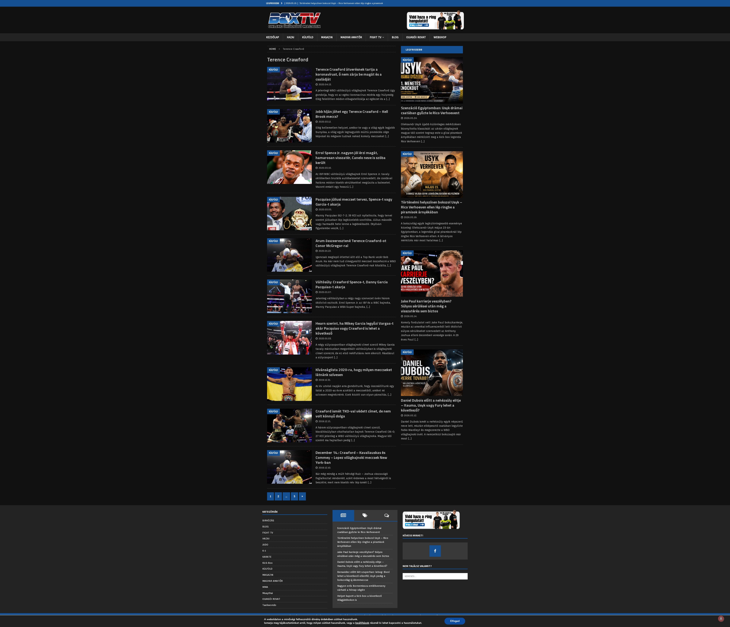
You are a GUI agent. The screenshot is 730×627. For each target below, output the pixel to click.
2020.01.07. (325, 292)
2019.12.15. (325, 421)
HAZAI (290, 37)
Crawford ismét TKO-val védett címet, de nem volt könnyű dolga (353, 413)
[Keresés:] (435, 576)
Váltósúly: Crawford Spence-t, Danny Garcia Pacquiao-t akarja (352, 284)
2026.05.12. (410, 415)
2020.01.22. (325, 250)
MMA (265, 587)
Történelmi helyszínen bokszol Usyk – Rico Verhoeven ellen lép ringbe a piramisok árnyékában (431, 207)
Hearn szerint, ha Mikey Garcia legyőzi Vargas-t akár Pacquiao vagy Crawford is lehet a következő (355, 328)
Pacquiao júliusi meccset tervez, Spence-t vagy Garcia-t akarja (354, 201)
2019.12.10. (325, 467)
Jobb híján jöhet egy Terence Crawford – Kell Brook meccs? (352, 113)
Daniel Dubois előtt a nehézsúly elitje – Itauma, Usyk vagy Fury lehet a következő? (431, 405)
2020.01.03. (325, 338)
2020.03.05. (325, 209)
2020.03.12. (325, 121)
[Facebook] (435, 551)
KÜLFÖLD (307, 37)
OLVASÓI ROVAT (416, 37)
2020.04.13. (325, 84)
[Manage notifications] (721, 619)
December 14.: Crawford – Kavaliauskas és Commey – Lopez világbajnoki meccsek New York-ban (351, 457)
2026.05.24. (410, 118)
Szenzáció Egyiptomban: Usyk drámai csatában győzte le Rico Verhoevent (432, 110)
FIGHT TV (375, 37)
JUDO (265, 544)
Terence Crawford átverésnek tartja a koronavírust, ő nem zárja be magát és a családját (349, 74)
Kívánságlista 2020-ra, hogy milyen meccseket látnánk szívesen (354, 372)
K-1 (264, 550)
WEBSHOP (440, 37)
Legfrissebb (414, 49)
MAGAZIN (327, 37)
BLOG (395, 37)
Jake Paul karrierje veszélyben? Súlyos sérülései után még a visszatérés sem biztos (426, 306)
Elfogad (454, 621)
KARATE (266, 556)
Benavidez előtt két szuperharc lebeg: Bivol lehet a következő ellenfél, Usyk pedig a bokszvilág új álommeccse (363, 576)
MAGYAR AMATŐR (351, 37)
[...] (423, 141)
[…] (388, 99)
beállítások (362, 623)
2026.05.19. (410, 217)
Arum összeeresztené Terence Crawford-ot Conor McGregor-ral (351, 243)
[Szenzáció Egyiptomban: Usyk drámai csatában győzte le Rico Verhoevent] (432, 80)
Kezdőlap (272, 37)
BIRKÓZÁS (268, 520)
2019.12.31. (325, 379)
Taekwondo (269, 605)
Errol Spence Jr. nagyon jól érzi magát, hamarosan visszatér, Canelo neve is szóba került (351, 157)
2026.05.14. (410, 316)
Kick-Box (267, 562)
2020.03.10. (325, 167)
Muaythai (267, 593)
